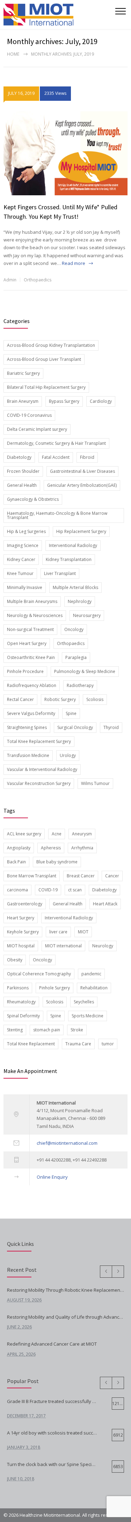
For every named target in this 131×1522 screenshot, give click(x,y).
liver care (58, 932)
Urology (68, 755)
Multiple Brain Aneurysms (32, 601)
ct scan (75, 890)
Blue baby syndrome (57, 862)
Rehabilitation (94, 988)
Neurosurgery (87, 615)
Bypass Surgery (64, 401)
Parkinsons (18, 988)
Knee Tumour (20, 573)
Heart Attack (105, 904)
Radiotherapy (80, 685)
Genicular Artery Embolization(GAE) (82, 485)
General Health (22, 485)
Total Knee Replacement (31, 1044)
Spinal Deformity (23, 1016)
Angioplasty (18, 848)
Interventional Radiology (73, 545)
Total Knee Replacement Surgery (39, 741)
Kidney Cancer (21, 559)
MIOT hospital (21, 946)
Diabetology (19, 457)
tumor (108, 1044)
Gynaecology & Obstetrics (33, 499)
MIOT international (63, 946)
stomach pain (46, 1030)
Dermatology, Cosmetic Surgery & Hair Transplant (56, 443)
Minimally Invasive (24, 587)
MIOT (83, 932)
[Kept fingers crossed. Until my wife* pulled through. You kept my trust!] (65, 153)
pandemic (91, 974)
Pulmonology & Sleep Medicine (84, 671)
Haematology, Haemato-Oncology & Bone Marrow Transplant (57, 515)
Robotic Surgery (60, 699)
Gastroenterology (24, 904)
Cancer (112, 876)
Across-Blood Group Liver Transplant (44, 359)
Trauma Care (78, 1044)
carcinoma (17, 890)
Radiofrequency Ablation (31, 685)
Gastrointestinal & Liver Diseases (82, 471)
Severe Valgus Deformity (31, 713)
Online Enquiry (52, 1177)
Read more (73, 263)
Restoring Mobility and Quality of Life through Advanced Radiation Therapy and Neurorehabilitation (65, 1317)
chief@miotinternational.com (67, 1143)
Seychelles (84, 1002)
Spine (71, 713)
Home (13, 54)
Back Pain (16, 862)
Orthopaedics (37, 280)
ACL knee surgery (24, 834)
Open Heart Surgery (26, 643)
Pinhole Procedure (25, 671)
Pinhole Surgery (54, 988)
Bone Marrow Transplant (31, 876)
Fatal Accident (56, 457)
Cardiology (101, 401)
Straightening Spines (27, 727)
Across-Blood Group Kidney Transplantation (51, 345)
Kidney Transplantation (69, 559)
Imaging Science (22, 545)
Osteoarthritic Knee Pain (31, 657)
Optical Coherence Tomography (39, 974)
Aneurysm (82, 834)
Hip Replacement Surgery (81, 531)
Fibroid (87, 457)
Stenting (15, 1030)
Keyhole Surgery (23, 932)
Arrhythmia (82, 848)
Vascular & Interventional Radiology (42, 769)
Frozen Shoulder (23, 471)
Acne (56, 834)
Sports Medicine (87, 1016)
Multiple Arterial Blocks (75, 587)
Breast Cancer (81, 876)
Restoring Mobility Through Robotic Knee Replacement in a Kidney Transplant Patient (65, 1290)
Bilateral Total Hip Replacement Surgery (46, 387)
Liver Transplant (60, 573)
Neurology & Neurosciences (35, 615)
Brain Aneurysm (22, 401)
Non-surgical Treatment (30, 629)
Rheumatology (21, 1002)
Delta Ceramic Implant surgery (37, 429)
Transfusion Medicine (28, 755)
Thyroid (111, 727)
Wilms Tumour (95, 783)
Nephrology (80, 601)
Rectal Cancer (20, 699)
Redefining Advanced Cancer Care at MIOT (52, 1344)
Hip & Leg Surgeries (26, 531)
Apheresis (51, 848)
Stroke (77, 1030)
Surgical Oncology (75, 727)
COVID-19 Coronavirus (29, 415)
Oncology (73, 629)
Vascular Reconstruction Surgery (39, 783)
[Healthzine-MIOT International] (59, 14)
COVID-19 (48, 890)
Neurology (102, 946)
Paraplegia (76, 657)
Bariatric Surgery (23, 373)
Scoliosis (94, 699)
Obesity (14, 960)
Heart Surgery (20, 918)
